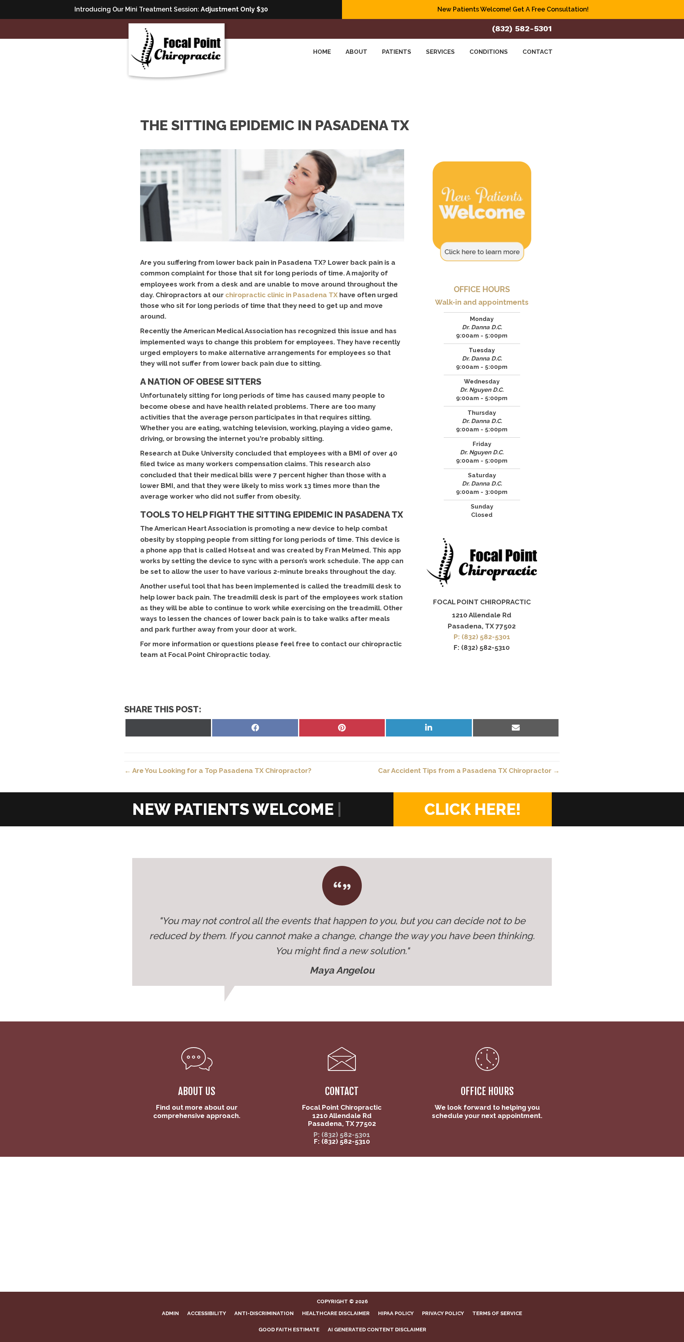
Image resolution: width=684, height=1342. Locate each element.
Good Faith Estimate (288, 1330)
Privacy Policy (443, 1313)
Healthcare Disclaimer (336, 1313)
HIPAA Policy (396, 1313)
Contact (537, 51)
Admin (170, 1313)
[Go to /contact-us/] (342, 1088)
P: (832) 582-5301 (482, 637)
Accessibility (206, 1313)
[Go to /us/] (197, 1084)
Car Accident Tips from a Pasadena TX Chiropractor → (469, 770)
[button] (472, 809)
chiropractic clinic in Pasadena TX (281, 295)
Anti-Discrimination (264, 1313)
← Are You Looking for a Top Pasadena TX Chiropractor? (218, 770)
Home (322, 51)
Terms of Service (497, 1313)
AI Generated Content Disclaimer (377, 1330)
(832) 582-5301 (522, 28)
